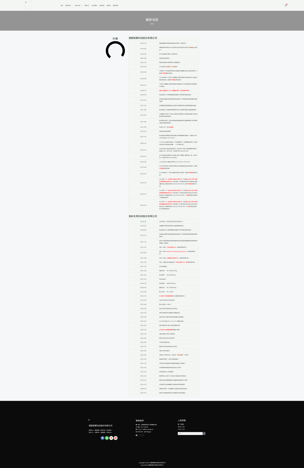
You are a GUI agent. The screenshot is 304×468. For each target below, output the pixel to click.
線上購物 (94, 5)
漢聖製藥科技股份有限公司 (100, 425)
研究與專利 (180, 355)
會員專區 (101, 5)
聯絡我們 (115, 5)
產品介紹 (77, 5)
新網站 (191, 47)
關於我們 (68, 5)
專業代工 (87, 5)
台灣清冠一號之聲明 (171, 67)
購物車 (109, 5)
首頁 (62, 5)
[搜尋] (204, 433)
